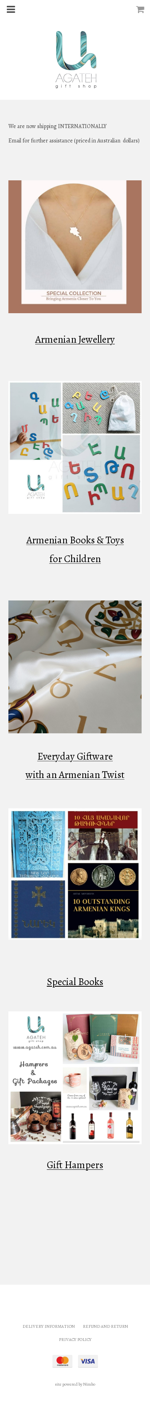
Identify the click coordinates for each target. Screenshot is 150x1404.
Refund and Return (105, 1326)
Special (61, 982)
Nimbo (89, 1384)
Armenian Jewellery (75, 339)
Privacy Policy (75, 1340)
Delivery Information (48, 1326)
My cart (142, 9)
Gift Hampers (75, 1165)
